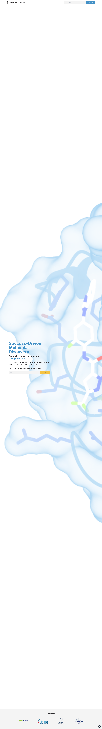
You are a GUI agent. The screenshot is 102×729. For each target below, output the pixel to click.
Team (30, 2)
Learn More (90, 2)
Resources (23, 2)
